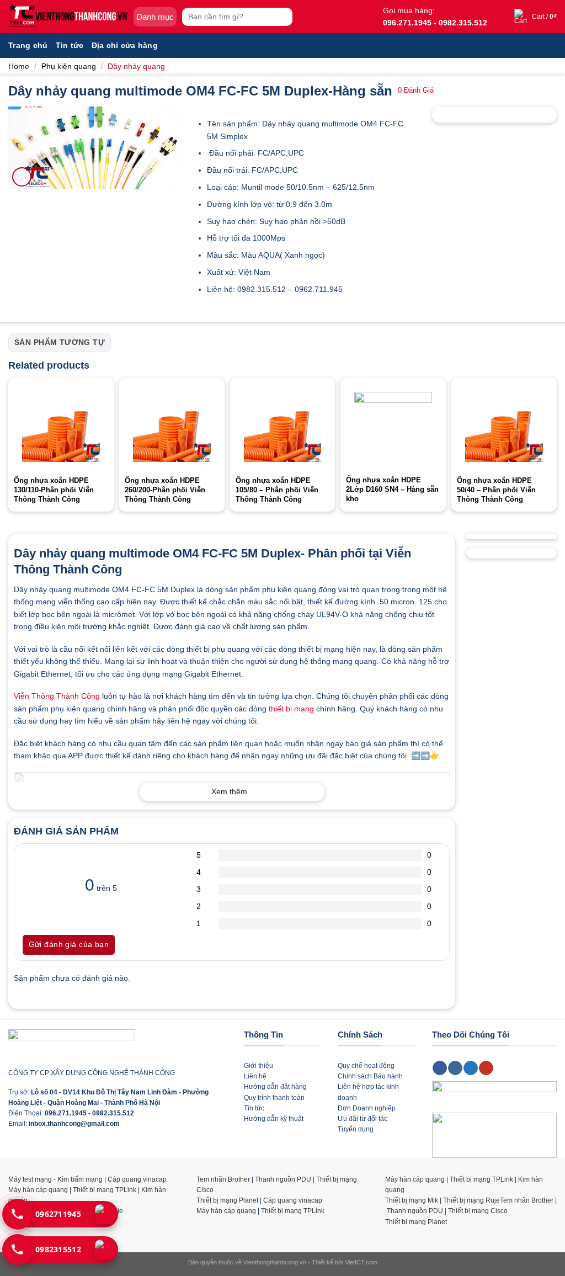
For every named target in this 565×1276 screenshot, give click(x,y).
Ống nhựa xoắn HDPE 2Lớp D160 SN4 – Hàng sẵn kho (392, 489)
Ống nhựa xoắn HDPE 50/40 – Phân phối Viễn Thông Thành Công (496, 489)
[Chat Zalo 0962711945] (105, 1214)
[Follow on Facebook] (440, 1068)
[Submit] (282, 17)
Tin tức (70, 45)
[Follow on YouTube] (486, 1068)
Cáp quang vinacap (137, 1179)
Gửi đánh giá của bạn (69, 944)
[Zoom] (21, 177)
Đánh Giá (416, 90)
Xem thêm (229, 791)
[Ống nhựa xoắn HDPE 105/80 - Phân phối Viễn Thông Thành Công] (283, 427)
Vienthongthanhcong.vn (274, 1262)
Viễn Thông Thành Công (57, 696)
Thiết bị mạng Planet (227, 1200)
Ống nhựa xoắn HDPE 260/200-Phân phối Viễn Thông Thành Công (165, 489)
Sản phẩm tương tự (59, 342)
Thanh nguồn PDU (283, 1179)
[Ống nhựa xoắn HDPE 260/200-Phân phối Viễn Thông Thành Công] (172, 427)
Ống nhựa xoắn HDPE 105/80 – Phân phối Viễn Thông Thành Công (277, 489)
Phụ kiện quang (68, 66)
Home (18, 66)
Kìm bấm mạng (80, 1179)
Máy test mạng (30, 1179)
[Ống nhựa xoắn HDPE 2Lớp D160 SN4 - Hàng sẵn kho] (393, 426)
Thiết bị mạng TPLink (104, 1190)
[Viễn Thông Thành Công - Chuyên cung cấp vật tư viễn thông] (68, 16)
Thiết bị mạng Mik (411, 1200)
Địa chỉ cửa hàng (125, 45)
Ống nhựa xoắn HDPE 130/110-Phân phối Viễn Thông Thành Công (54, 489)
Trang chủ (28, 45)
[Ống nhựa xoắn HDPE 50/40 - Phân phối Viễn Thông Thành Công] (504, 427)
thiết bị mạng (291, 708)
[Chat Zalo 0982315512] (105, 1249)
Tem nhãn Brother (223, 1179)
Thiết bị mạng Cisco (478, 1211)
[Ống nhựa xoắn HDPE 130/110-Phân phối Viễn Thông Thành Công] (61, 427)
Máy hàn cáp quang (38, 1190)
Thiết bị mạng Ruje (471, 1200)
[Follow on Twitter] (470, 1068)
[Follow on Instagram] (455, 1068)
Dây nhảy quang (136, 66)
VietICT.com (361, 1262)
